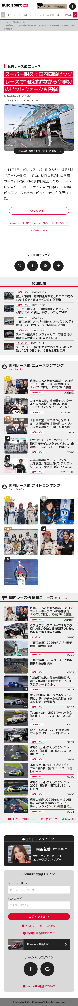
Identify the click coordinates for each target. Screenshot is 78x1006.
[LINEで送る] (45, 266)
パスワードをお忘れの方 (41, 925)
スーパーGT (20, 14)
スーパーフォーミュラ (42, 14)
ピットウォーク (40, 230)
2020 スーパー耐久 (21, 223)
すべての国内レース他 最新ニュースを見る (43, 819)
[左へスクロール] (3, 14)
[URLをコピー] (58, 266)
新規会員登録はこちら (41, 933)
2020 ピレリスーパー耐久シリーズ (52, 223)
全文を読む (37, 211)
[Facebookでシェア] (32, 266)
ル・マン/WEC (65, 14)
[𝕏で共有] (19, 266)
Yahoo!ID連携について (41, 986)
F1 (9, 14)
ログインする (37, 917)
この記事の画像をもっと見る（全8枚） (37, 150)
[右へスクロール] (75, 14)
